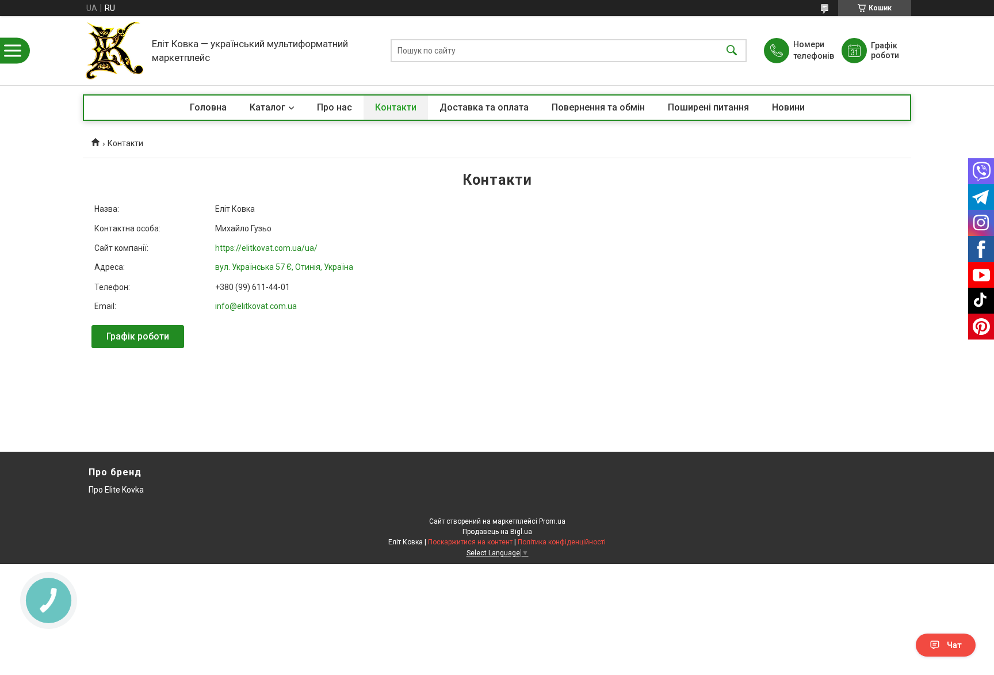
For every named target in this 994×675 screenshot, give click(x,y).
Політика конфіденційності (562, 542)
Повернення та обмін (598, 107)
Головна (208, 107)
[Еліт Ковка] (114, 50)
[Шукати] (732, 51)
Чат (954, 645)
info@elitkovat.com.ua (256, 306)
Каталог (267, 107)
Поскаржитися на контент (470, 542)
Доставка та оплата (484, 107)
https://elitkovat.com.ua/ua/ (266, 248)
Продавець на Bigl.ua (497, 532)
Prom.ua (552, 521)
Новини (788, 107)
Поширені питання (708, 107)
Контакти (395, 107)
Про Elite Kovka (116, 489)
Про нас (334, 107)
